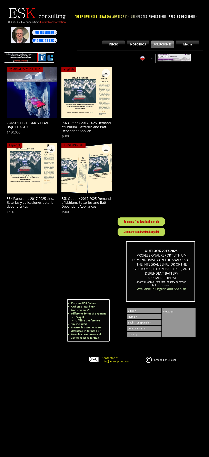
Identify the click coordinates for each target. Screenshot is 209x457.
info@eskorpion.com (116, 361)
